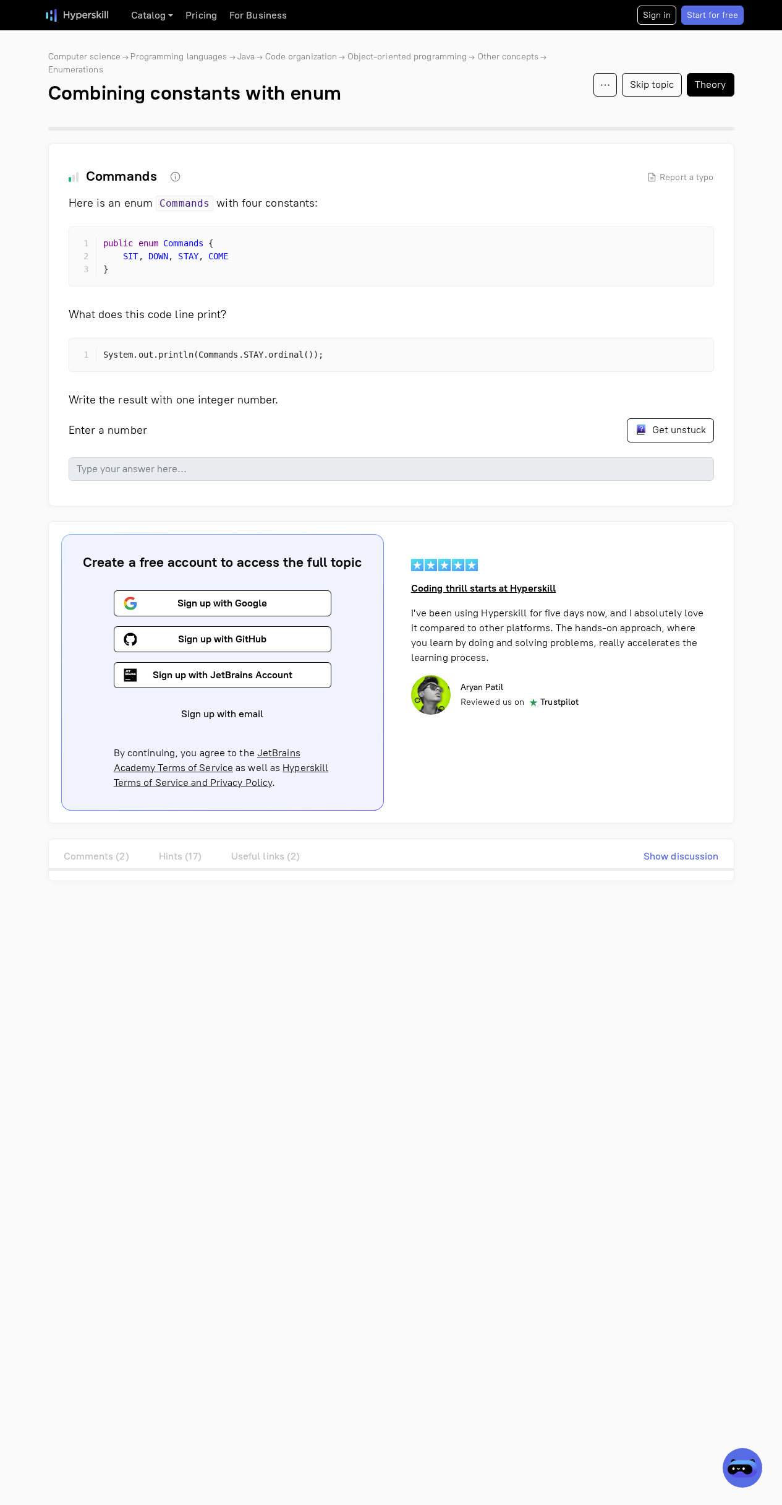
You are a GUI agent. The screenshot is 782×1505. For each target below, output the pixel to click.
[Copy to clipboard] (693, 247)
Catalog (148, 15)
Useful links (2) (265, 856)
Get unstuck (678, 430)
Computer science (84, 56)
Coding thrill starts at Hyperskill (483, 588)
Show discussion (681, 856)
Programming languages (178, 56)
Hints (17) (180, 856)
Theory (710, 84)
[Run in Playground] (671, 247)
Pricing (201, 15)
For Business (258, 15)
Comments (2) (96, 856)
